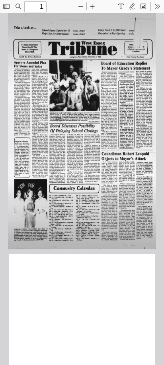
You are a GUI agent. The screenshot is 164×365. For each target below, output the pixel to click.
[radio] (121, 6)
